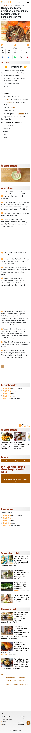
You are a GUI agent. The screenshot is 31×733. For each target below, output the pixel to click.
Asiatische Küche (23, 684)
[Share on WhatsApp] (14, 57)
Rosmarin (6, 99)
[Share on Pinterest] (27, 57)
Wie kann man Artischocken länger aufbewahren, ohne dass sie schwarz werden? (21, 574)
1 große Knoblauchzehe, (11, 96)
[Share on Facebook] (2, 57)
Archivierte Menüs (7, 719)
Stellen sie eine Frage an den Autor (16, 461)
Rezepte (4, 714)
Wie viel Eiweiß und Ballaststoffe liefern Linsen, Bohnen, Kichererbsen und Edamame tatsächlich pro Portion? (14, 617)
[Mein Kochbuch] (14, 2)
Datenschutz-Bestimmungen (21, 717)
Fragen (4, 721)
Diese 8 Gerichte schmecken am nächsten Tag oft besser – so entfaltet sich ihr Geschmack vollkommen (15, 647)
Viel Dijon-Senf (8, 125)
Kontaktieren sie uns (23, 714)
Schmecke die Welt (11, 684)
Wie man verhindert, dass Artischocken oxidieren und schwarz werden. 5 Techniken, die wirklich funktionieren (15, 561)
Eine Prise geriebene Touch (16, 114)
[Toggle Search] (23, 2)
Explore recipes (6, 675)
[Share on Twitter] (21, 57)
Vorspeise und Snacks (19, 680)
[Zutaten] (2, 366)
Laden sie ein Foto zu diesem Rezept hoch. (15, 480)
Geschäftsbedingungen (23, 722)
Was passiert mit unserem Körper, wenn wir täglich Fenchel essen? (20, 585)
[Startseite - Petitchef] (2, 5)
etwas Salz (6, 86)
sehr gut (14, 391)
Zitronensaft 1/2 (8, 111)
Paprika (9, 102)
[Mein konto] (18, 2)
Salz (4, 135)
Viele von (9, 108)
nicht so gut (15, 398)
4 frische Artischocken (11, 83)
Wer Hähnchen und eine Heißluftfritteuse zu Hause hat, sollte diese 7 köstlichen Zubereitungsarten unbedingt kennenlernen (15, 663)
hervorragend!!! (17, 388)
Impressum (21, 724)
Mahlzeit (8, 680)
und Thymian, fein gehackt (16, 99)
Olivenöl (12, 108)
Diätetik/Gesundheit (11, 677)
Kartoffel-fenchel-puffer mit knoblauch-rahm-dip (20, 445)
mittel (13, 396)
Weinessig (6, 129)
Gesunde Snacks (23, 677)
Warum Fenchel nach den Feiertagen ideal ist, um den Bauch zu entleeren (22, 598)
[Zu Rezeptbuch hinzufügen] (27, 51)
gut (12, 393)
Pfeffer (5, 89)
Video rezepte (6, 716)
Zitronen (21, 114)
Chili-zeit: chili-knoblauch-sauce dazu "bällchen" (7, 445)
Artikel (4, 724)
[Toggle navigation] (28, 2)
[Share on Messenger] (8, 57)
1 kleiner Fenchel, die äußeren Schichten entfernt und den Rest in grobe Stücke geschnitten (13, 73)
